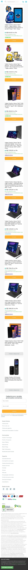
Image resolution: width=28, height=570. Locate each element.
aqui (17, 564)
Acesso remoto (6, 465)
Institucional (5, 423)
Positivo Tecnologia (7, 437)
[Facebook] (3, 489)
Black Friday (5, 447)
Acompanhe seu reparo (8, 461)
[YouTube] (14, 489)
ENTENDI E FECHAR (7, 567)
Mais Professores (6, 449)
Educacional (5, 444)
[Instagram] (7, 489)
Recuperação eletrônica (8, 475)
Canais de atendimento (7, 463)
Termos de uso (5, 426)
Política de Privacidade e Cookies (10, 430)
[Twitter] (10, 489)
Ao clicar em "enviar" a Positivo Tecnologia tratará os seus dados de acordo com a (14, 415)
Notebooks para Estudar (8, 451)
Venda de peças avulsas (8, 477)
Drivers (4, 470)
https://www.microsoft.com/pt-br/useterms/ (18, 536)
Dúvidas (4, 468)
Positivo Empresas (6, 440)
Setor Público (5, 442)
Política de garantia (6, 428)
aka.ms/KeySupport (21, 529)
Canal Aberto (5, 481)
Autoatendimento (6, 458)
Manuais (4, 472)
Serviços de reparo (6, 479)
